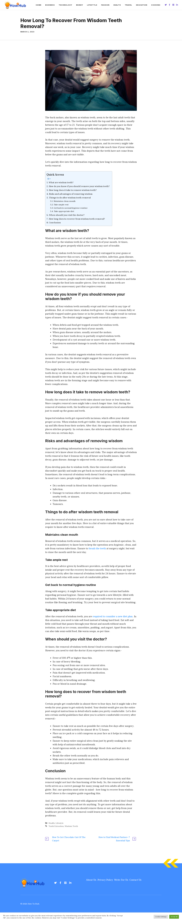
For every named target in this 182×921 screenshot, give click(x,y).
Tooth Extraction (56, 826)
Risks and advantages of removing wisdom (70, 194)
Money (79, 5)
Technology (65, 5)
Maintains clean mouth (65, 201)
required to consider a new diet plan (113, 616)
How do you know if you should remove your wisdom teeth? (79, 186)
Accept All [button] (174, 917)
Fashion (105, 5)
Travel (128, 5)
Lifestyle (92, 5)
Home (38, 5)
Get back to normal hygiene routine (71, 208)
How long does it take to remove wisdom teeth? (73, 190)
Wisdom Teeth (71, 826)
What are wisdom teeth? (61, 182)
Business (50, 5)
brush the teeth (97, 548)
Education (141, 5)
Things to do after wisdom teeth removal (70, 197)
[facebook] (60, 883)
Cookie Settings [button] (161, 917)
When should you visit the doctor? (66, 215)
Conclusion (55, 222)
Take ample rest (61, 204)
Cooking (155, 5)
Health (117, 5)
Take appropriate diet (64, 211)
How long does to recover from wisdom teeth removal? (77, 219)
